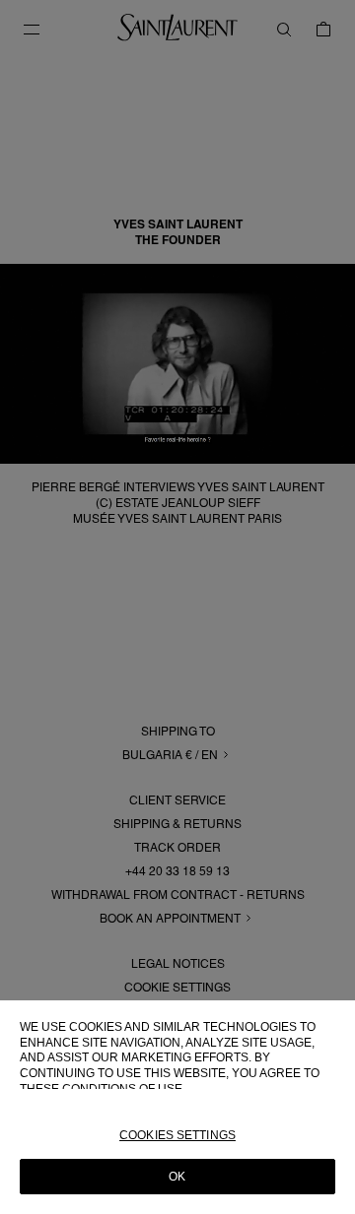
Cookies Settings (177, 1135)
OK (177, 1176)
